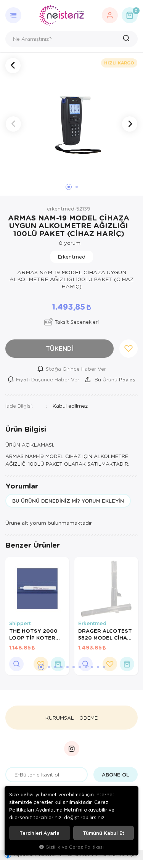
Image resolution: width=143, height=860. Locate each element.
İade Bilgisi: (19, 405)
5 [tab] (67, 667)
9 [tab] (92, 667)
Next (129, 124)
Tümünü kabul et (103, 833)
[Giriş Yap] (110, 15)
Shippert (20, 623)
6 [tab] (73, 667)
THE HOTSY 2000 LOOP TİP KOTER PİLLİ (33, 634)
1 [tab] (41, 667)
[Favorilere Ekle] (110, 664)
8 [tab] (86, 667)
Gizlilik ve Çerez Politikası (74, 847)
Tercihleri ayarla (39, 833)
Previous (13, 124)
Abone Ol (115, 774)
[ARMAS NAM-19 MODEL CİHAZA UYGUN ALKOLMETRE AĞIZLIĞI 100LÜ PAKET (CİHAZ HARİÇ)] (71, 124)
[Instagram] (71, 748)
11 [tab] (104, 667)
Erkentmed (92, 623)
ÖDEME (88, 718)
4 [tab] (61, 667)
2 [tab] (49, 667)
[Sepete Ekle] (58, 664)
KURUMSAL (59, 718)
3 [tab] (55, 667)
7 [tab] (80, 667)
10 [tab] (98, 667)
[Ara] (127, 39)
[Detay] (16, 664)
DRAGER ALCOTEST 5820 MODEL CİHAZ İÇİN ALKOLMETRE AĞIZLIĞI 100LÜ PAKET (105, 634)
